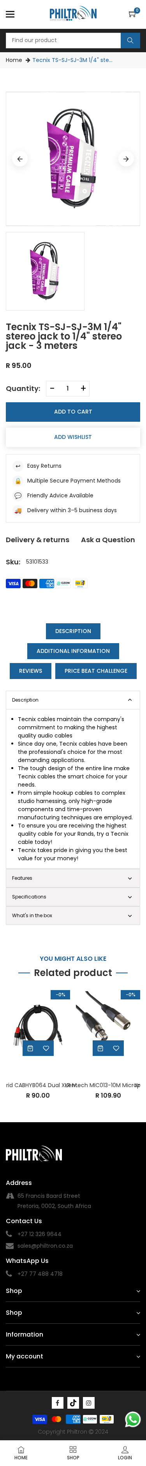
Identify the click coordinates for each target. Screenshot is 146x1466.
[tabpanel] (73, 789)
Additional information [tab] (73, 651)
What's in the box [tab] (32, 915)
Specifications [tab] (29, 896)
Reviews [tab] (30, 671)
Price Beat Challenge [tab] (96, 671)
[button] (134, 14)
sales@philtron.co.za (45, 1246)
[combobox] (73, 40)
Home (14, 60)
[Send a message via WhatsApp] (133, 1419)
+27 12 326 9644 (40, 1234)
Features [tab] (22, 878)
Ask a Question (108, 540)
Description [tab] (73, 631)
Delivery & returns (37, 540)
